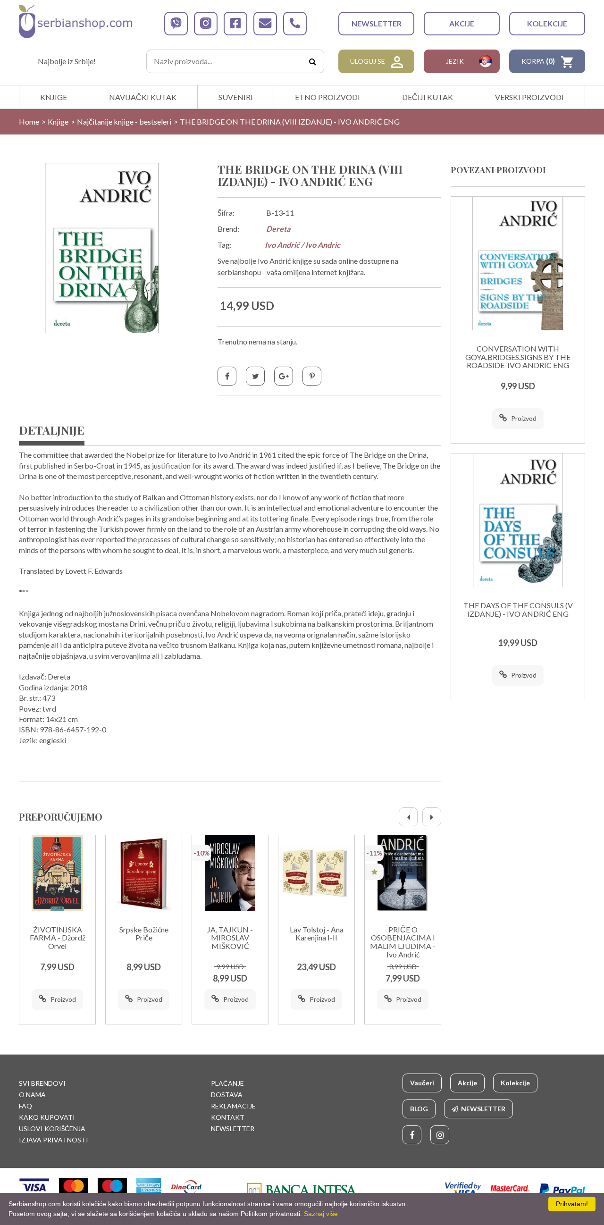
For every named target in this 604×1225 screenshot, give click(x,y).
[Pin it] (311, 376)
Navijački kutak (142, 96)
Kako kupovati (47, 1117)
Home (29, 121)
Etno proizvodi (327, 96)
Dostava (227, 1095)
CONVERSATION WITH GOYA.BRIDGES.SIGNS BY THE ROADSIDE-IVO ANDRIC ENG (517, 356)
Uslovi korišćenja (52, 1128)
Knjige (53, 96)
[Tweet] (255, 376)
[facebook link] (235, 23)
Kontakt (227, 1117)
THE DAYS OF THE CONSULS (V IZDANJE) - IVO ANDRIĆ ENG (518, 609)
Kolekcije (547, 23)
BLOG (419, 1109)
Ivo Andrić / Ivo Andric (302, 244)
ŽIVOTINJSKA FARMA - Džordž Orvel (57, 937)
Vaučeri (422, 1083)
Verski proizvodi (529, 96)
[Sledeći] (431, 816)
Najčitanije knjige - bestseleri (124, 121)
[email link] (265, 23)
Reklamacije (233, 1106)
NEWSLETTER (377, 23)
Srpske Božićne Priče (143, 933)
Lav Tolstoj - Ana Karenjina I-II (317, 933)
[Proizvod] (57, 873)
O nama (32, 1095)
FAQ (25, 1106)
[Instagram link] (439, 1134)
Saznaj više (321, 1213)
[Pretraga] (312, 61)
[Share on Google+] (283, 376)
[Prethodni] (408, 816)
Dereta (278, 228)
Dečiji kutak (427, 96)
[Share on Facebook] (227, 376)
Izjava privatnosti (53, 1140)
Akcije (461, 23)
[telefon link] (295, 23)
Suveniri (235, 96)
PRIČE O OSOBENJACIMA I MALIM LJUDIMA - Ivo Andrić (403, 942)
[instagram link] (206, 23)
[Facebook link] (412, 1134)
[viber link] (176, 23)
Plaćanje (227, 1083)
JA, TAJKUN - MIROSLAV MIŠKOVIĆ (230, 937)
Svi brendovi (42, 1083)
